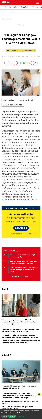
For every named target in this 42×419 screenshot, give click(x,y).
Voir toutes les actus (20, 277)
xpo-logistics (8, 100)
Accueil (4, 19)
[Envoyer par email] (29, 63)
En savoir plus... (22, 416)
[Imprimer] (35, 63)
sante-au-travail (26, 100)
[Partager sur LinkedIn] (18, 63)
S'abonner (21, 228)
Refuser (4, 416)
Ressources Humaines (12, 105)
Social (10, 19)
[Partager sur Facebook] (6, 63)
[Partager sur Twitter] (12, 63)
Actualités (13, 7)
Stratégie (24, 7)
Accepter (12, 416)
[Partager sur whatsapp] (24, 63)
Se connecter (26, 234)
